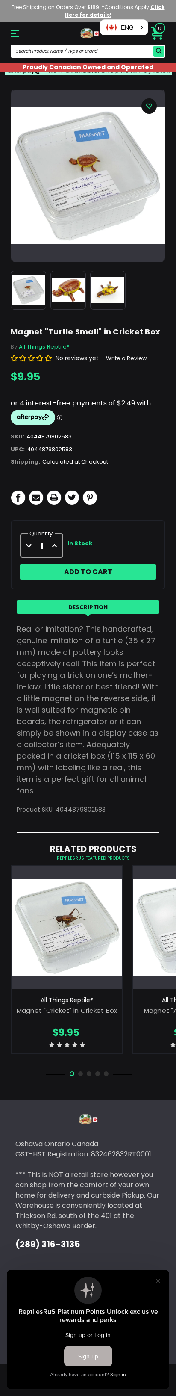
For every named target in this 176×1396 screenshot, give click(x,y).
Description (88, 607)
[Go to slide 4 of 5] (97, 1073)
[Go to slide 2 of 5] (80, 1073)
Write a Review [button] (126, 358)
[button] (124, 27)
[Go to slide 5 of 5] (106, 1073)
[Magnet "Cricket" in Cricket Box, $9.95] (67, 927)
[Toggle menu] (22, 33)
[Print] (54, 497)
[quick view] (66, 939)
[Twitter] (72, 497)
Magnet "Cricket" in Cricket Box (67, 1010)
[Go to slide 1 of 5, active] (72, 1073)
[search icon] (158, 51)
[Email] (36, 497)
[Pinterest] (89, 497)
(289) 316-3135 (47, 1244)
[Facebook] (18, 497)
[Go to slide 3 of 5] (89, 1073)
